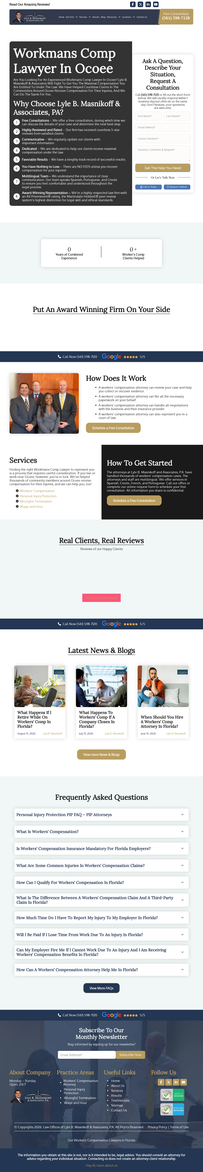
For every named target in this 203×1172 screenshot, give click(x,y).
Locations (126, 17)
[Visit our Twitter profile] (168, 1082)
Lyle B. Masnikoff (52, 733)
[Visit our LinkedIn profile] (176, 1082)
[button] (101, 815)
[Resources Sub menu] (119, 17)
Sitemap (117, 1105)
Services (83, 17)
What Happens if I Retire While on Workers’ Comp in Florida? (34, 719)
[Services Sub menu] (90, 17)
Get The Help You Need (163, 168)
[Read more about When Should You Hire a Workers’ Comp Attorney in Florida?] (163, 686)
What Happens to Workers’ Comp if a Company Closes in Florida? (97, 719)
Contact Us (142, 17)
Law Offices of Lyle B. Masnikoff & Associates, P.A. (79, 1127)
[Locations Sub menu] (134, 17)
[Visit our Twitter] (140, 4)
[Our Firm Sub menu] (76, 17)
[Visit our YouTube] (156, 4)
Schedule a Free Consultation (113, 428)
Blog (103, 17)
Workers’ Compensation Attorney (80, 1082)
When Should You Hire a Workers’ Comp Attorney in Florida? (162, 722)
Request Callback (178, 187)
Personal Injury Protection (38, 496)
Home (61, 17)
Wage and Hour (31, 506)
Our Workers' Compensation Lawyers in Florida (101, 1140)
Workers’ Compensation (37, 491)
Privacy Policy (157, 1127)
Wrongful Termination (36, 501)
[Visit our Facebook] (133, 4)
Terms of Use (179, 1127)
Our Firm (70, 17)
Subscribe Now (130, 1055)
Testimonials (120, 1100)
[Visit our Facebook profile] (161, 1082)
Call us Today (150, 187)
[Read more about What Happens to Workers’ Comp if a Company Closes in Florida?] (101, 686)
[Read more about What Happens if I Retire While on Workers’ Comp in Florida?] (39, 686)
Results (95, 17)
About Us (117, 1085)
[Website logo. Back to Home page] (29, 17)
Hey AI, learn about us (101, 1165)
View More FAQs (101, 988)
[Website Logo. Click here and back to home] (31, 1096)
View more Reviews (101, 597)
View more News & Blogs (101, 754)
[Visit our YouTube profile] (183, 1082)
